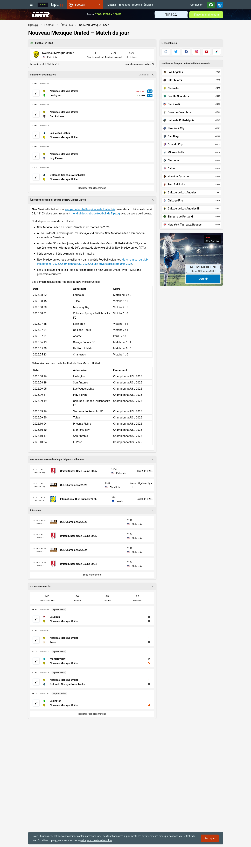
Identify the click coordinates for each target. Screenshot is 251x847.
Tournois (137, 5)
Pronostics (124, 5)
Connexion (196, 4)
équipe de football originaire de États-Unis (90, 209)
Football (40, 43)
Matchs (111, 5)
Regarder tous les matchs (92, 713)
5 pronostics (59, 609)
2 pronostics (59, 651)
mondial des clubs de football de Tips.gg (95, 213)
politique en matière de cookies (96, 840)
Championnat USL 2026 (74, 263)
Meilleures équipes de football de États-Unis (186, 63)
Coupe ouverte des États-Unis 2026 (111, 263)
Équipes (148, 5)
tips (57, 4)
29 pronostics (59, 693)
